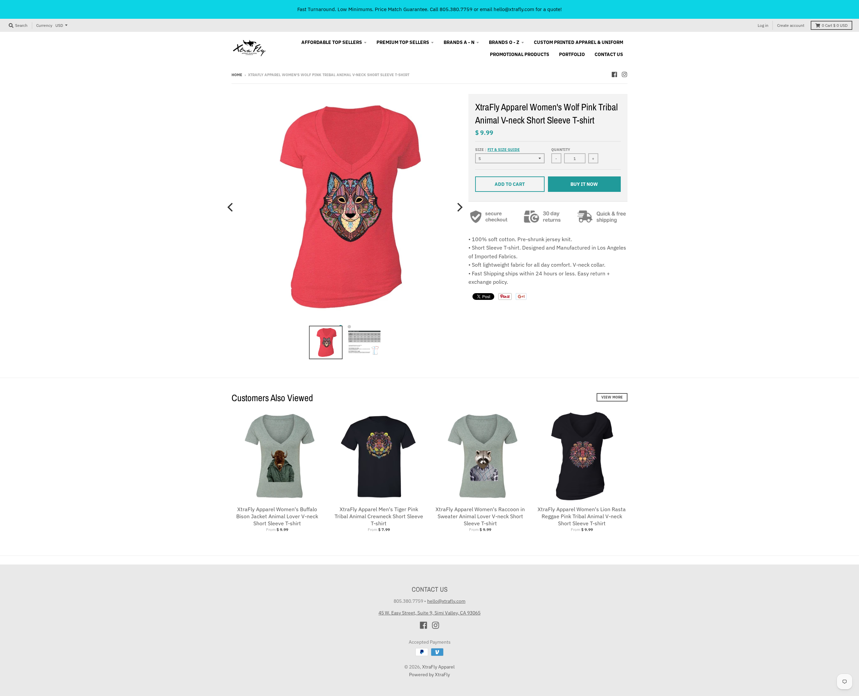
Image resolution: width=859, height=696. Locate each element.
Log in (763, 25)
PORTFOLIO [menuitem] (572, 54)
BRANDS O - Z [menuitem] (504, 42)
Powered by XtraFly (429, 675)
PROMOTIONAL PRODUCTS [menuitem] (519, 54)
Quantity (560, 149)
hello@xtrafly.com (446, 601)
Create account (790, 25)
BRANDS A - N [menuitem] (459, 42)
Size (497, 149)
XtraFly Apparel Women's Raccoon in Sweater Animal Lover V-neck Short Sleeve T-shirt (480, 516)
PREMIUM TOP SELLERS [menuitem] (402, 42)
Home (237, 74)
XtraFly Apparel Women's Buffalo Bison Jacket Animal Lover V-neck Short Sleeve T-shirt (277, 516)
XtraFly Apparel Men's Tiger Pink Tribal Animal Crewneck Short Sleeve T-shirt (379, 516)
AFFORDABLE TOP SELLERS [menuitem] (331, 42)
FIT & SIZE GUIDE (504, 149)
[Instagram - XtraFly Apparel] (624, 74)
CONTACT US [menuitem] (609, 54)
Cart (835, 25)
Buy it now (584, 184)
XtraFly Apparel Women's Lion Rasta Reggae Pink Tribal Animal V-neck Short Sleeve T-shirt (582, 516)
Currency (44, 25)
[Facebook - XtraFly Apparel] (614, 74)
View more (612, 397)
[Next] (459, 207)
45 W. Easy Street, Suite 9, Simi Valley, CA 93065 (429, 613)
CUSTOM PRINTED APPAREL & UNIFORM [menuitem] (578, 42)
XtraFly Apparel (438, 667)
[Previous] (230, 207)
